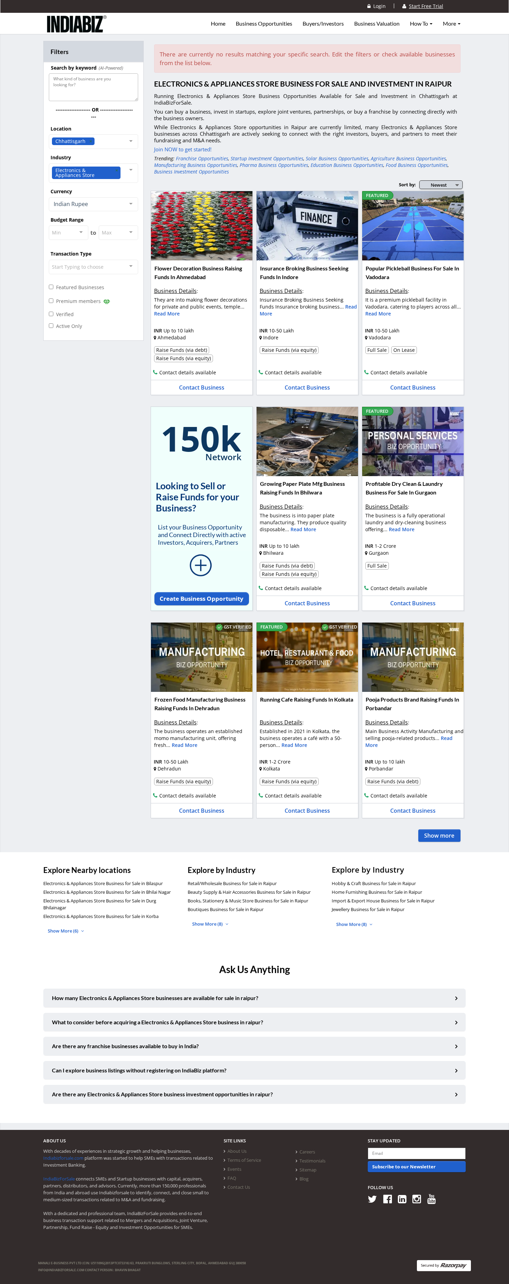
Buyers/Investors (323, 23)
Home (218, 23)
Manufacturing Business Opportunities (195, 165)
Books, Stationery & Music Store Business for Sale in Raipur (248, 901)
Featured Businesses (78, 287)
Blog (304, 1179)
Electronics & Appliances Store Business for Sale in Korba (101, 916)
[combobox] (93, 141)
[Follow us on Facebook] (390, 1199)
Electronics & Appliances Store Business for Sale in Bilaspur (103, 883)
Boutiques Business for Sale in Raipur (226, 909)
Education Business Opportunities (347, 165)
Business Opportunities (264, 23)
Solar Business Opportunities (337, 158)
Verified (63, 314)
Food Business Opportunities (417, 165)
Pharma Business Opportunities (274, 165)
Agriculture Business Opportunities (408, 158)
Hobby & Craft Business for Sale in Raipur (374, 883)
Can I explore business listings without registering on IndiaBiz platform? (139, 1070)
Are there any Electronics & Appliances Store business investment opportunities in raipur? (162, 1094)
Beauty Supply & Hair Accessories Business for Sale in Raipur (249, 892)
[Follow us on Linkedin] (404, 1199)
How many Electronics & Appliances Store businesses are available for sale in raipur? (155, 998)
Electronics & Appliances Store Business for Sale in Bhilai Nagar (107, 892)
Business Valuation (377, 23)
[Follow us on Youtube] (434, 1199)
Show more (439, 835)
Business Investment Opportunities (191, 171)
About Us (237, 1151)
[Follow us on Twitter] (375, 1199)
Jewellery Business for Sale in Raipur (368, 909)
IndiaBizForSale (59, 1179)
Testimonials (312, 1161)
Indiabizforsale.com (63, 1158)
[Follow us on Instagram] (419, 1199)
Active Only (67, 326)
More (450, 23)
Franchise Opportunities (202, 158)
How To (419, 23)
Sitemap (308, 1170)
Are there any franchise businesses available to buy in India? (125, 1046)
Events (234, 1169)
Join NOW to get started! (183, 149)
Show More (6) (63, 931)
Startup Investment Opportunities (267, 158)
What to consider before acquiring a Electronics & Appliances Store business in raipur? (157, 1022)
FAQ (231, 1178)
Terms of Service (244, 1160)
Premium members (77, 301)
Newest (439, 185)
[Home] (77, 29)
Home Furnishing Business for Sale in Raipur (377, 892)
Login (378, 6)
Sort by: (407, 184)
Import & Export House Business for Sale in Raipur (383, 901)
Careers (307, 1152)
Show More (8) (208, 924)
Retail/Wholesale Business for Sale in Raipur (232, 883)
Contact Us (238, 1187)
